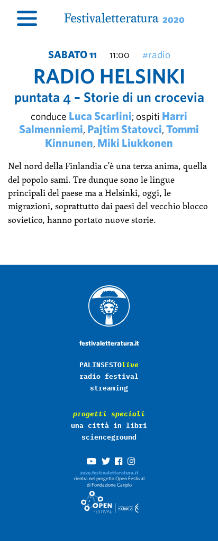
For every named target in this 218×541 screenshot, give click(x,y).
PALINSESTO (109, 364)
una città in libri (109, 425)
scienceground (109, 437)
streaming (109, 388)
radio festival (109, 376)
